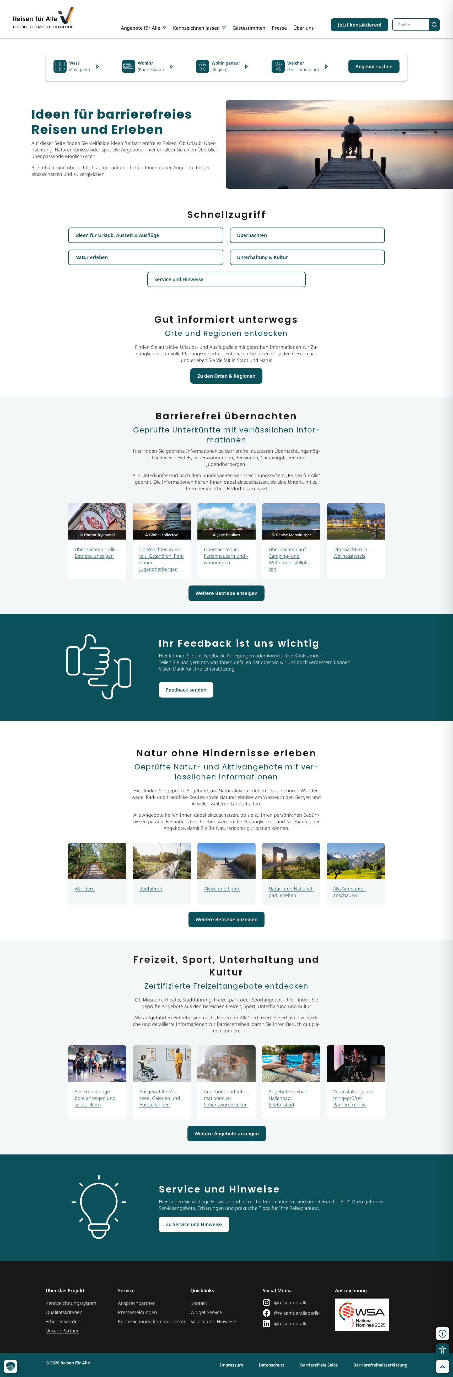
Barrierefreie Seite (319, 1365)
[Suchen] (435, 24)
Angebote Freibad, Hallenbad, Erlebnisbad (289, 1098)
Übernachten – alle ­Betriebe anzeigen (96, 552)
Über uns (303, 28)
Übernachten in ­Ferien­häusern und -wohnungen (226, 556)
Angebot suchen (373, 66)
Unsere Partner (62, 1330)
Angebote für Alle (140, 28)
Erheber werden (63, 1321)
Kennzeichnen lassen (196, 28)
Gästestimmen (249, 28)
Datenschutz (271, 1365)
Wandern (85, 888)
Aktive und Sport (222, 888)
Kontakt (198, 1303)
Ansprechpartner (136, 1303)
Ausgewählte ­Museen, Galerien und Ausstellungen (159, 1098)
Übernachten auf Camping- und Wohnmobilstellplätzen (290, 559)
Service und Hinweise (213, 1321)
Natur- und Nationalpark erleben (291, 891)
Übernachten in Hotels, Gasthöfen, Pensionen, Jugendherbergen (161, 559)
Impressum (231, 1365)
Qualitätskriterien (64, 1312)
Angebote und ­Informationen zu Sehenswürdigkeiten (226, 1098)
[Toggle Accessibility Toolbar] (442, 1350)
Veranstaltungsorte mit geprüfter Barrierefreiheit (353, 1098)
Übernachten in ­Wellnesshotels (351, 552)
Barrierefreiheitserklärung (380, 1365)
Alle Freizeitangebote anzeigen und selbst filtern (95, 1098)
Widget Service (206, 1312)
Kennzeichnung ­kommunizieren (152, 1321)
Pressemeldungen (137, 1312)
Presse (279, 28)
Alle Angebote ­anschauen (349, 891)
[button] (442, 1333)
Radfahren (150, 888)
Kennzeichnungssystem (71, 1303)
